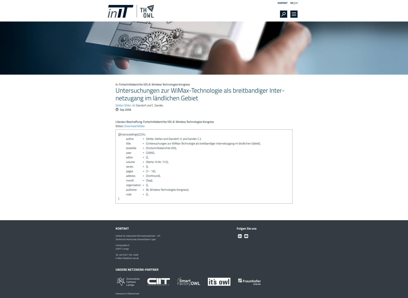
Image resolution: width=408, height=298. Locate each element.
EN (296, 3)
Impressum (121, 293)
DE (291, 3)
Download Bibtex (134, 126)
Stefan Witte (123, 105)
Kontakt (283, 3)
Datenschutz (133, 293)
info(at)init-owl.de (130, 258)
